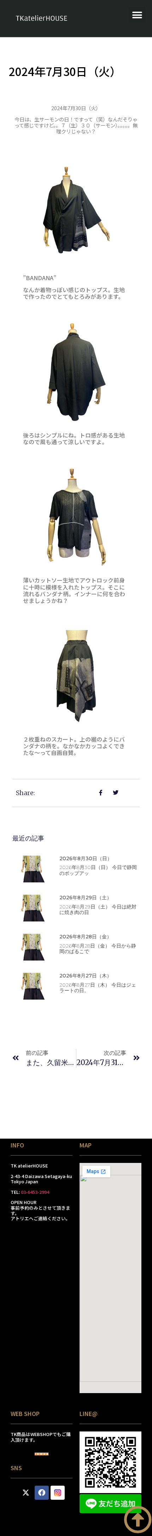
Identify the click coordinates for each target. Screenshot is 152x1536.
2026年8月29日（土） (85, 897)
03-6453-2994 (35, 1192)
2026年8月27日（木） (85, 975)
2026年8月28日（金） (85, 936)
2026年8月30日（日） (85, 858)
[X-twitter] (26, 1493)
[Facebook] (42, 1493)
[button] (137, 15)
